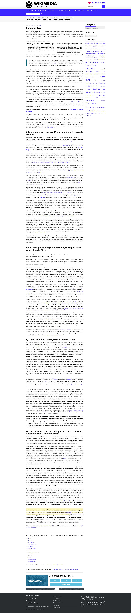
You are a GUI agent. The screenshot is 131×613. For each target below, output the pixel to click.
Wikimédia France (34, 17)
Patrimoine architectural (95, 83)
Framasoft (40, 346)
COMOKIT (34, 162)
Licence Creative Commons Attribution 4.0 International (64, 569)
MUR (33, 184)
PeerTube (78, 384)
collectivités (42, 197)
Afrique (96, 43)
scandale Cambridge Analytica (72, 411)
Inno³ (29, 550)
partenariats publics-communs (65, 329)
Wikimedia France (32, 561)
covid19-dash (50, 162)
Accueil (27, 17)
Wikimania (103, 100)
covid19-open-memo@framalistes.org (56, 564)
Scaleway (46, 381)
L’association (30, 10)
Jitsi (53, 378)
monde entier (41, 172)
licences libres (97, 74)
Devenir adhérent (78, 10)
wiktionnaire (93, 113)
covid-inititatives (71, 177)
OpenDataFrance (32, 559)
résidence (98, 92)
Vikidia (103, 95)
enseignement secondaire (95, 53)
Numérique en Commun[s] (41, 335)
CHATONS (64, 347)
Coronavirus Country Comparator (62, 162)
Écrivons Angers (63, 170)
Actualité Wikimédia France (44, 17)
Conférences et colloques (99, 45)
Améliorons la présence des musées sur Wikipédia (71, 588)
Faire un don (61, 10)
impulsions (53, 63)
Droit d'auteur (100, 51)
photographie (91, 86)
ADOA (29, 538)
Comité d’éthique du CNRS (65, 500)
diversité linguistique (101, 49)
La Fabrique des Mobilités (34, 552)
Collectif (39, 25)
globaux (73, 141)
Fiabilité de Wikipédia (99, 57)
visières (79, 182)
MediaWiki (92, 77)
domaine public (89, 51)
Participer (51, 10)
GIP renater (55, 379)
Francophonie (101, 62)
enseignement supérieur (95, 56)
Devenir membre (57, 596)
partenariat (103, 80)
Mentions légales (57, 600)
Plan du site (56, 605)
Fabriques (45, 194)
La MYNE (30, 554)
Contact (95, 10)
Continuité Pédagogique (47, 192)
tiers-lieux (70, 195)
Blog (69, 10)
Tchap (64, 458)
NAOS (29, 557)
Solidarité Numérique (58, 192)
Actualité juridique (89, 43)
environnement (89, 57)
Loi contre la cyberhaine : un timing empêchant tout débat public (41, 588)
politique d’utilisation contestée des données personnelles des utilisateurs (58, 216)
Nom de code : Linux (50, 319)
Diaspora (73, 384)
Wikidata (88, 98)
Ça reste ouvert (31, 542)
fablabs (29, 180)
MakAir (41, 184)
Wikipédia (90, 110)
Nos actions (41, 10)
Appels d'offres (56, 607)
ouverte (76, 301)
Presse (88, 10)
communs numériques (73, 101)
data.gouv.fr (31, 150)
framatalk (69, 379)
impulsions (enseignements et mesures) (43, 525)
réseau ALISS (69, 512)
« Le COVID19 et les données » (68, 145)
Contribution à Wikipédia (92, 47)
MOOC (97, 77)
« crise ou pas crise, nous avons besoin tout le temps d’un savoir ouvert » (60, 303)
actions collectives (50, 127)
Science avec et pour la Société (55, 335)
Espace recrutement (58, 602)
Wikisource (87, 113)
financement (89, 60)
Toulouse (103, 92)
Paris (96, 80)
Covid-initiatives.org (32, 544)
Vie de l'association (93, 95)
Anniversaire (100, 43)
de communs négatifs (49, 421)
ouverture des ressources (41, 232)
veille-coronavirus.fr (42, 162)
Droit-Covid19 (69, 192)
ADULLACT (30, 540)
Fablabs (76, 195)
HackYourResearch (32, 548)
